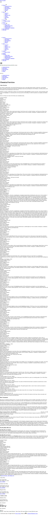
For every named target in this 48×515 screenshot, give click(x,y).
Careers (6, 14)
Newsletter (7, 17)
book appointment (5, 28)
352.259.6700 (2, 487)
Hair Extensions (8, 8)
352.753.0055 (2, 481)
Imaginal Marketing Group (33, 513)
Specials (3, 19)
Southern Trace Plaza (9, 25)
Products (4, 22)
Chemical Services (8, 6)
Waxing (6, 10)
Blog (5, 18)
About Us (6, 13)
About (3, 12)
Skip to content (3, 0)
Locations (4, 23)
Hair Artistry (7, 7)
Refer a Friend (7, 20)
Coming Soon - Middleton (9, 27)
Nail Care (6, 9)
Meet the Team (7, 15)
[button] (0, 506)
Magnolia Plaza (7, 26)
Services (3, 5)
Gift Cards (4, 29)
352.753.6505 (2, 493)
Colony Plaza (7, 24)
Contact (6, 16)
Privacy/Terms (18, 513)
